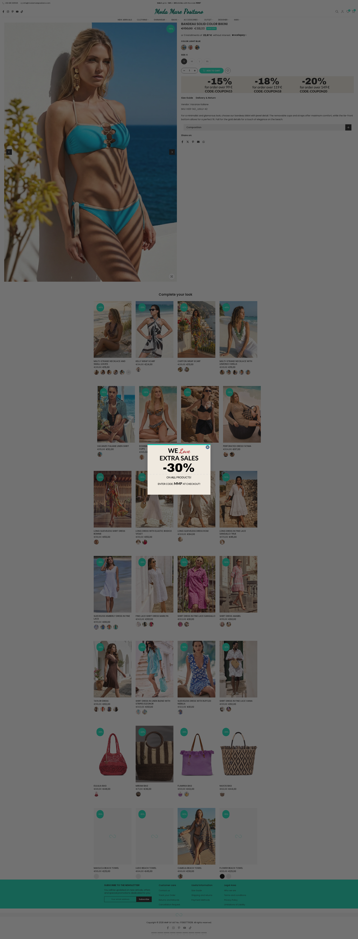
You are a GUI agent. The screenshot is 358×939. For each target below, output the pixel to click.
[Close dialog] (207, 447)
